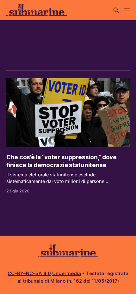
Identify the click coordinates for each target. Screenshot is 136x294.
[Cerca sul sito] (116, 10)
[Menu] (127, 10)
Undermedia (66, 273)
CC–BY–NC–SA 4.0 (29, 273)
